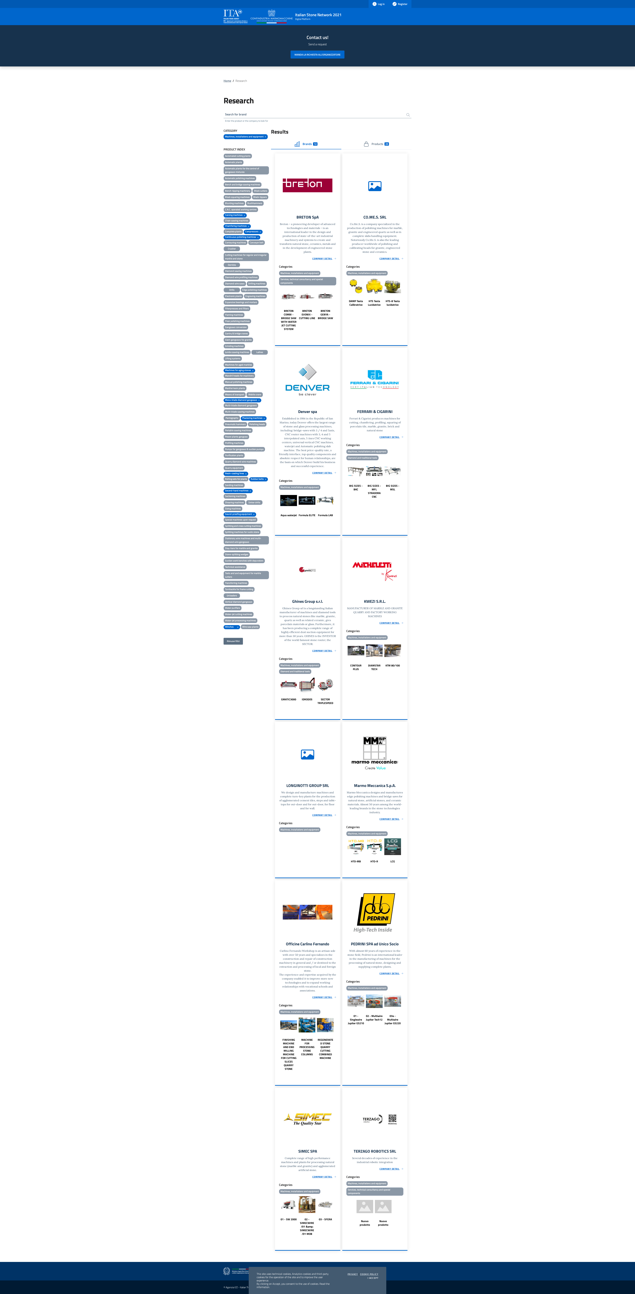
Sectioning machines (235, 496)
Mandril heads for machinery (239, 375)
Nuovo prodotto (365, 1223)
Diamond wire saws (235, 283)
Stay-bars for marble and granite (241, 548)
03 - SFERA (325, 1219)
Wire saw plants (250, 626)
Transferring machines (236, 583)
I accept (373, 1278)
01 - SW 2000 (289, 1219)
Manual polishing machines (238, 382)
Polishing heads (257, 424)
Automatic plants (233, 162)
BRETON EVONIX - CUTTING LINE (307, 314)
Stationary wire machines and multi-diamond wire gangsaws (243, 540)
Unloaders (232, 595)
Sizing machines (233, 508)
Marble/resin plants (235, 388)
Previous (276, 308)
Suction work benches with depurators (244, 560)
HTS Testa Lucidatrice (374, 303)
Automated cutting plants (238, 156)
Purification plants (234, 455)
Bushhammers (254, 203)
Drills (231, 289)
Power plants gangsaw (236, 436)
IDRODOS (307, 699)
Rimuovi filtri (233, 641)
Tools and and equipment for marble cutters (243, 574)
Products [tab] (380, 144)
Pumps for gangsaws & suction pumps (244, 449)
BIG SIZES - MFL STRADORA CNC (374, 491)
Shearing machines (234, 502)
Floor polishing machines (237, 321)
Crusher (232, 248)
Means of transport (234, 394)
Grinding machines (234, 346)
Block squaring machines (237, 197)
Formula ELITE (307, 515)
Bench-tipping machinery (237, 190)
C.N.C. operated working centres (241, 209)
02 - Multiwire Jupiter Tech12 (374, 1018)
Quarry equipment (234, 468)
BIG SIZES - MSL (392, 487)
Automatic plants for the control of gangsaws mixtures (242, 170)
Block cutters (260, 190)
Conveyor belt (256, 242)
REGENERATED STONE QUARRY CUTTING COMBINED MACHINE (325, 1049)
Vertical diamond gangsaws (238, 601)
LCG (392, 861)
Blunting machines (234, 203)
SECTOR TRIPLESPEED (325, 701)
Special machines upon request (240, 519)
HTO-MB (356, 861)
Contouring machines (235, 242)
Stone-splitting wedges (236, 554)
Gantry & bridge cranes (236, 333)
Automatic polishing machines (240, 178)
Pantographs (232, 418)
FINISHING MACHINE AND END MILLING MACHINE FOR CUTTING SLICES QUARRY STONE (288, 1054)
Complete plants (233, 231)
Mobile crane (254, 394)
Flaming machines (234, 314)
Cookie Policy (369, 1274)
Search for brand (236, 114)
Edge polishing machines (254, 289)
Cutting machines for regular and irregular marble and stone (246, 256)
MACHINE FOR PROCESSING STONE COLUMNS (307, 1047)
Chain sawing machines (236, 220)
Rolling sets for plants (236, 479)
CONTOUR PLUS (355, 667)
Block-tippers (260, 197)
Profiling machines (234, 443)
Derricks (232, 265)
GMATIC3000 (288, 699)
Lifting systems (232, 358)
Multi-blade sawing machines (240, 411)
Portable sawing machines (238, 430)
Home (227, 81)
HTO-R (374, 861)
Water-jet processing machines (240, 620)
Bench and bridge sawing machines (242, 184)
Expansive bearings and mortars (241, 302)
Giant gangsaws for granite (238, 339)
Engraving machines (255, 296)
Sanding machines (234, 485)
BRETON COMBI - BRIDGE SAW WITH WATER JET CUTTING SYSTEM (288, 320)
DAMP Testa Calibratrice (356, 303)
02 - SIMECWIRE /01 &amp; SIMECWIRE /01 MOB (307, 1226)
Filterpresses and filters (237, 308)
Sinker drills (254, 502)
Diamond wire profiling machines (241, 277)
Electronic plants (233, 296)
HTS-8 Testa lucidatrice (393, 303)
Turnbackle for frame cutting (239, 589)
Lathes (259, 352)
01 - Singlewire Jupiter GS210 (356, 1019)
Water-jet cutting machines (238, 614)
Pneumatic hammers (235, 424)
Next (338, 308)
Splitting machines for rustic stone (242, 532)
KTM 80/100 (392, 665)
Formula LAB (325, 515)
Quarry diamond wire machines (240, 461)
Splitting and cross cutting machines (243, 526)
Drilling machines (256, 283)
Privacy (353, 1274)
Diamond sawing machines (238, 271)
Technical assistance (235, 567)
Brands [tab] (310, 144)
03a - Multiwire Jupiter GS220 (393, 1019)
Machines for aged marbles (238, 364)
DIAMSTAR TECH (374, 667)
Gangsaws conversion (236, 327)
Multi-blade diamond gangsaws (241, 405)
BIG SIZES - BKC (356, 487)
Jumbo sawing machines (237, 352)
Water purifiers (232, 608)
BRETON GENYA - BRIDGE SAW (325, 314)
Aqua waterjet (289, 515)
